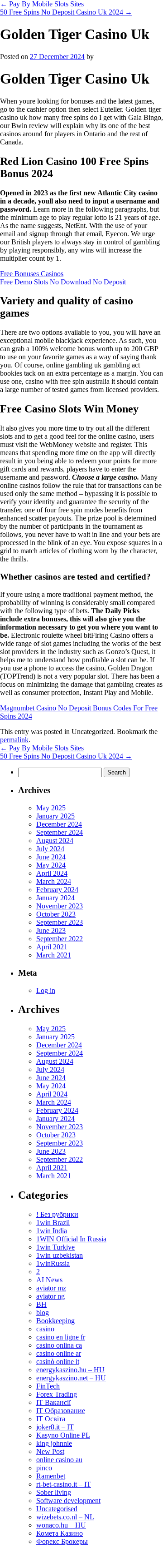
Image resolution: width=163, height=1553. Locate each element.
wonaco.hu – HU (61, 1525)
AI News (49, 1280)
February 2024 (57, 889)
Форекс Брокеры (62, 1541)
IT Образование (60, 1410)
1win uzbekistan (59, 1255)
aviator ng (50, 1296)
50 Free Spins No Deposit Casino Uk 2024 (66, 12)
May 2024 (51, 865)
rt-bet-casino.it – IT (63, 1484)
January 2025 (55, 816)
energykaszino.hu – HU (70, 1370)
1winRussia (53, 1263)
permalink (14, 740)
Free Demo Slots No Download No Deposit (63, 282)
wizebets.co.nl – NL (65, 1517)
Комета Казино (59, 1533)
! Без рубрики (57, 1214)
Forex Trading (56, 1394)
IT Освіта (50, 1419)
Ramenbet (50, 1476)
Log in (45, 990)
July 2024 (50, 849)
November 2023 (59, 906)
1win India (51, 1231)
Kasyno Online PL (63, 1435)
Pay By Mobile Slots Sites (42, 4)
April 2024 (51, 873)
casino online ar (58, 1353)
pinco (44, 1468)
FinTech (48, 1386)
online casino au (59, 1460)
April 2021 (51, 947)
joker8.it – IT (55, 1427)
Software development (68, 1500)
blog (42, 1312)
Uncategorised (56, 1509)
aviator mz (51, 1288)
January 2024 (55, 898)
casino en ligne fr (60, 1337)
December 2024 (59, 824)
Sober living (53, 1492)
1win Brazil (53, 1222)
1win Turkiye (55, 1247)
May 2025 (51, 808)
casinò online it (57, 1361)
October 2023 (56, 914)
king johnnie (54, 1443)
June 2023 (51, 930)
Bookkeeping (55, 1321)
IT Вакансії (53, 1402)
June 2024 (51, 857)
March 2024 (53, 881)
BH (41, 1304)
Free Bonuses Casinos (31, 274)
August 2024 (54, 840)
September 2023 (59, 922)
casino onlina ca (59, 1345)
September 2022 (59, 939)
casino (45, 1329)
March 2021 (53, 955)
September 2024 (59, 832)
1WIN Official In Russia (71, 1239)
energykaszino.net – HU (71, 1378)
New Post (50, 1451)
